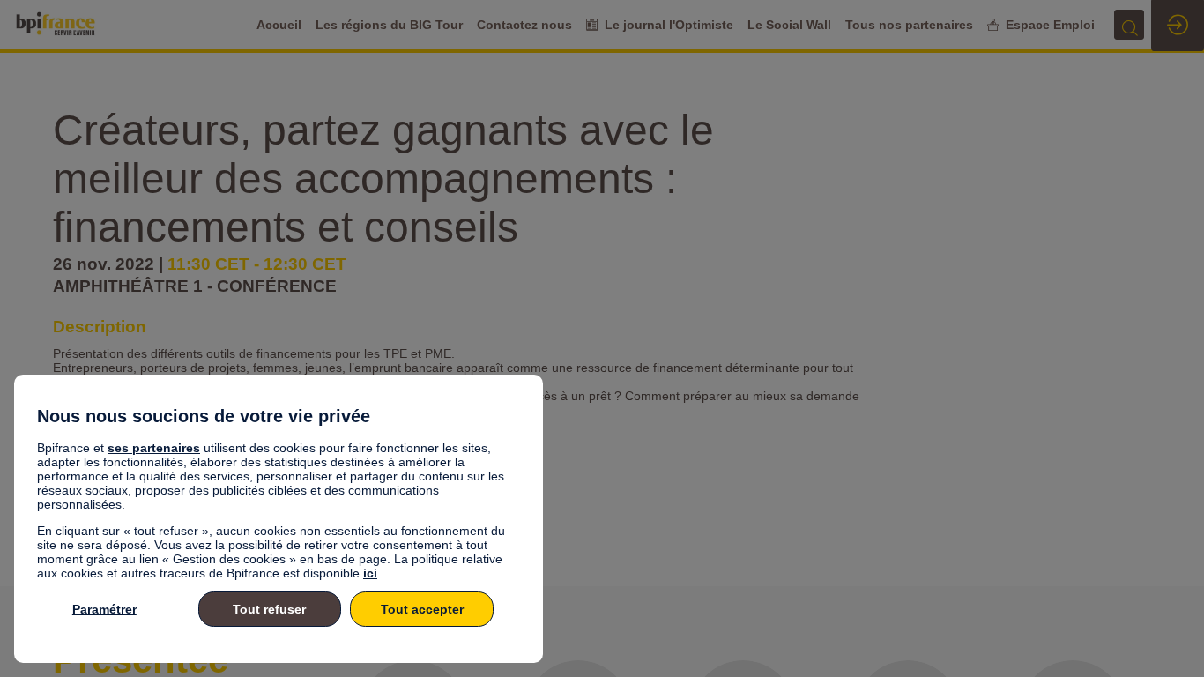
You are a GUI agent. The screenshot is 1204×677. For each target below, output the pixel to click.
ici (370, 573)
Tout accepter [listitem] (422, 609)
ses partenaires (154, 448)
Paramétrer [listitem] (104, 609)
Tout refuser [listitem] (269, 609)
